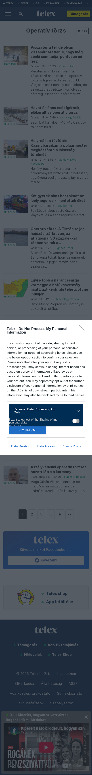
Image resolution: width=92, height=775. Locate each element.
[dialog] (46, 387)
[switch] (75, 421)
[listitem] (44, 411)
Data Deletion (20, 446)
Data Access (46, 446)
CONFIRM (27, 430)
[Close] (83, 329)
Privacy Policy (71, 446)
